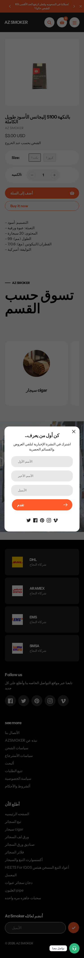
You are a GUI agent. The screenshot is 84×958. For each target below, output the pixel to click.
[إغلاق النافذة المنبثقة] (74, 431)
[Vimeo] (55, 520)
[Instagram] (49, 520)
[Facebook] (35, 520)
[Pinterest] (42, 520)
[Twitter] (28, 520)
